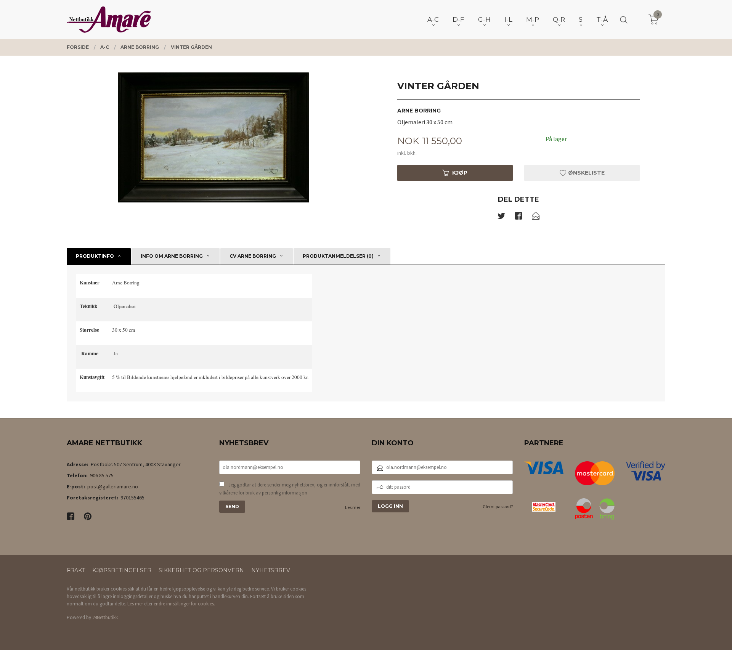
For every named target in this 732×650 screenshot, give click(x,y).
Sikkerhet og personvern (201, 570)
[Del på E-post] (536, 217)
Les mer (352, 507)
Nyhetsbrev (270, 570)
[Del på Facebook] (518, 217)
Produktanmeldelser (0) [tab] (338, 256)
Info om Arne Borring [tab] (172, 256)
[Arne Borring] (213, 137)
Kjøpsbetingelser (121, 570)
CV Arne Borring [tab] (253, 256)
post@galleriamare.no (112, 486)
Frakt (76, 570)
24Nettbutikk (105, 617)
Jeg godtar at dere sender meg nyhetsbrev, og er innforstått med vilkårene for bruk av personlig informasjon (289, 488)
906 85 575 (102, 475)
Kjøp (459, 172)
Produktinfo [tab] (95, 256)
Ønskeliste (586, 172)
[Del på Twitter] (501, 217)
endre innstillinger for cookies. (184, 603)
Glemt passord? (498, 506)
